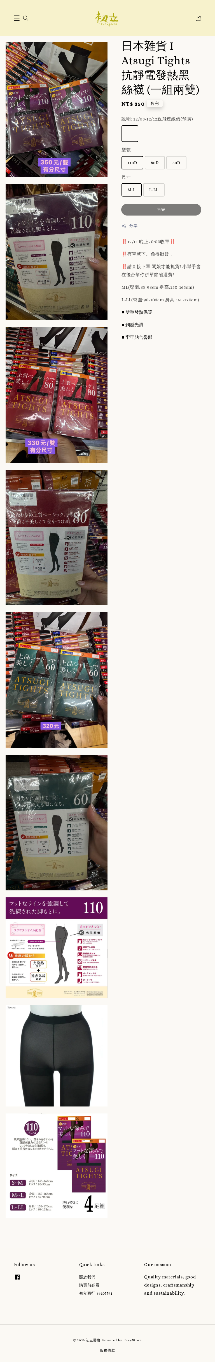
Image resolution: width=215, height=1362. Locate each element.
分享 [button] (133, 225)
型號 (126, 149)
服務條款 (107, 1350)
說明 (157, 119)
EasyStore (132, 1340)
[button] (17, 18)
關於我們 (87, 1277)
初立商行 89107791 (96, 1293)
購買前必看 (89, 1285)
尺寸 (126, 177)
